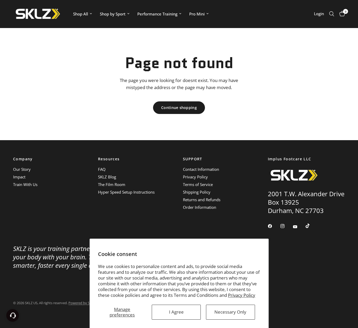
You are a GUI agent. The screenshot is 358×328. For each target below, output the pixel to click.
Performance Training (157, 14)
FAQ (102, 169)
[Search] (332, 14)
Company (23, 159)
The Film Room (111, 184)
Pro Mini (197, 14)
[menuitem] (82, 14)
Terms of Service (198, 184)
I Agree (176, 312)
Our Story (22, 169)
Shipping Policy (196, 192)
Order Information (199, 207)
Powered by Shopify (84, 302)
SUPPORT (192, 159)
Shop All (80, 14)
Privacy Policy (241, 295)
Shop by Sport (113, 14)
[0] (341, 14)
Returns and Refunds (201, 199)
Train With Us (25, 184)
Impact (19, 176)
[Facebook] (273, 226)
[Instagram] (286, 226)
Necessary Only (230, 312)
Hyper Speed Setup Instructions (126, 192)
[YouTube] (299, 227)
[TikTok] (311, 226)
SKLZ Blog (107, 176)
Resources (109, 159)
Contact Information (201, 169)
